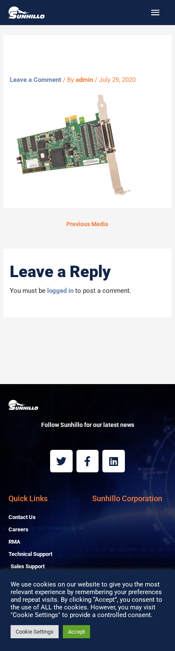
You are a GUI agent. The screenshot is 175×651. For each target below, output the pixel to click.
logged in (60, 291)
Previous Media (87, 224)
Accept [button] (76, 632)
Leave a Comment (35, 80)
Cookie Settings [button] (35, 632)
